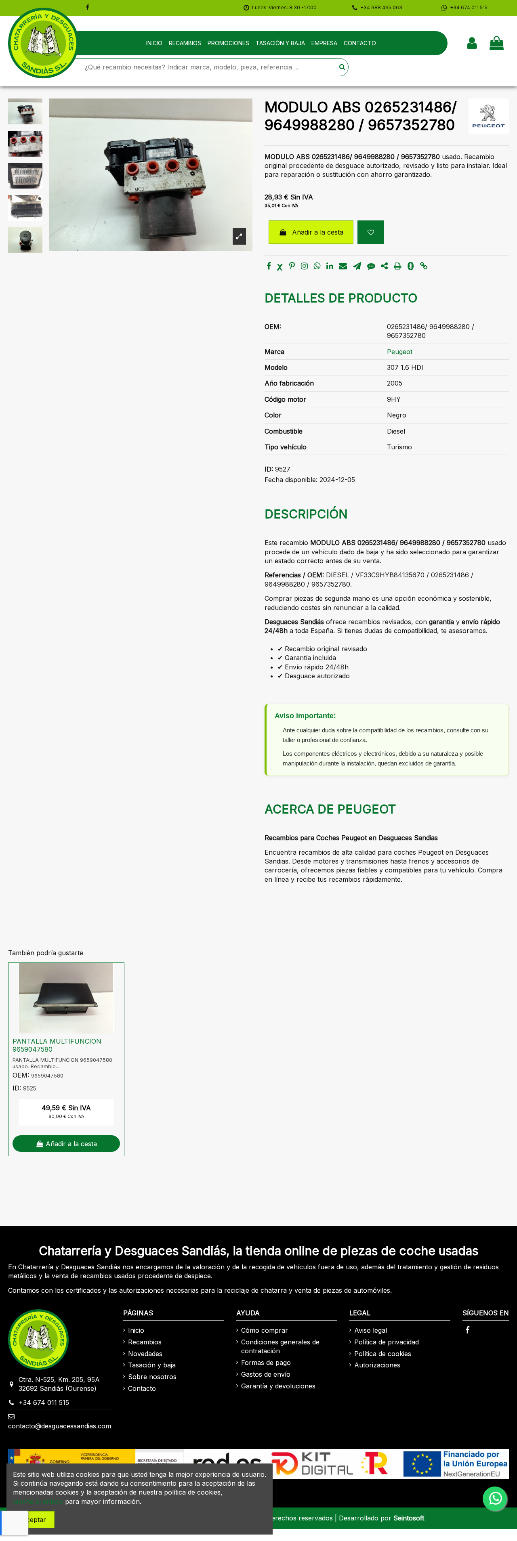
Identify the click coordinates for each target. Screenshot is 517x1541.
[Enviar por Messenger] (371, 266)
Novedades (145, 1354)
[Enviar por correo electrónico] (343, 266)
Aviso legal (370, 1330)
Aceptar (33, 1520)
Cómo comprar (264, 1330)
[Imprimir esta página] (397, 266)
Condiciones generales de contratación (280, 1346)
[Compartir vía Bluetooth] (410, 266)
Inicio (136, 1330)
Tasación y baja (152, 1365)
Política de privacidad (386, 1342)
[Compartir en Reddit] (384, 266)
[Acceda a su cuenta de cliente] (472, 43)
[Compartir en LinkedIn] (329, 266)
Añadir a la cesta (317, 232)
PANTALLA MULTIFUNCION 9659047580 (57, 1045)
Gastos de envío (265, 1374)
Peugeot (399, 352)
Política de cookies (382, 1354)
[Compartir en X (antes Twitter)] (280, 266)
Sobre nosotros (152, 1377)
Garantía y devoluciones (278, 1386)
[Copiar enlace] (424, 266)
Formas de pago (266, 1363)
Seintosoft (408, 1518)
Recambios (145, 1342)
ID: (269, 469)
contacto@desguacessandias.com (59, 1426)
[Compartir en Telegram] (357, 266)
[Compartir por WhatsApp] (316, 266)
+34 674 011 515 (44, 1402)
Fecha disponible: (291, 480)
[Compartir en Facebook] (269, 266)
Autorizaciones (377, 1365)
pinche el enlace (38, 1501)
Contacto (142, 1388)
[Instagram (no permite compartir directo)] (304, 266)
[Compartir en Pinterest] (292, 266)
